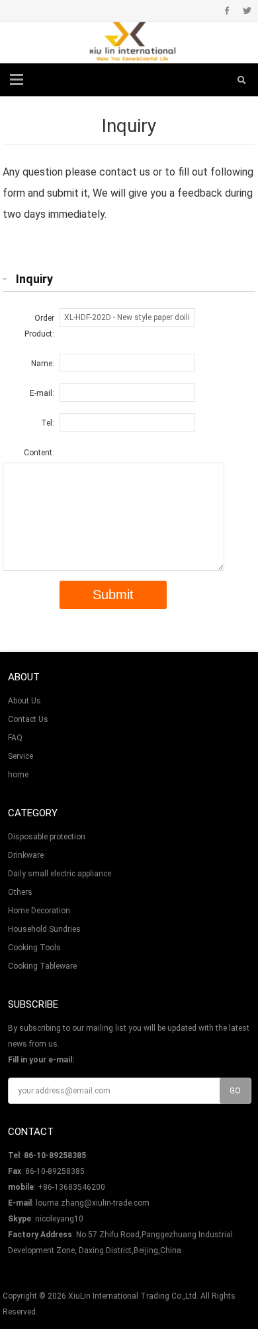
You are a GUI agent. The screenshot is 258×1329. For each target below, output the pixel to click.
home (18, 774)
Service (20, 756)
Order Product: (39, 326)
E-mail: (42, 393)
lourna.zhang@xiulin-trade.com (93, 1203)
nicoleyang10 (59, 1218)
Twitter (247, 10)
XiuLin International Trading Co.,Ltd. (133, 1296)
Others (20, 892)
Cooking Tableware (42, 966)
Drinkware (26, 855)
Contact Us (28, 719)
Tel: (47, 423)
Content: (39, 452)
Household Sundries (44, 929)
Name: (42, 363)
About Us (24, 700)
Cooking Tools (34, 947)
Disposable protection (46, 836)
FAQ (15, 737)
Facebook (227, 10)
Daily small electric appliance (59, 873)
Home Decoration (39, 910)
